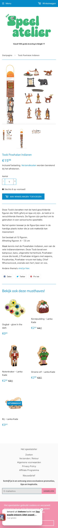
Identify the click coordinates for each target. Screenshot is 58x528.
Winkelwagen (49, 3)
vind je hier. (24, 268)
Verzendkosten (28, 165)
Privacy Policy (29, 466)
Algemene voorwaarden (29, 462)
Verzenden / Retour (29, 458)
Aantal (5, 176)
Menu (8, 3)
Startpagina (7, 55)
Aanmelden (49, 491)
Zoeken (29, 454)
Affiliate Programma (29, 470)
